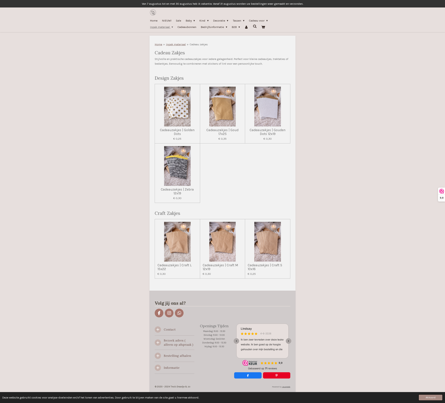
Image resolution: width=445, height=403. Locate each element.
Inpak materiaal (176, 44)
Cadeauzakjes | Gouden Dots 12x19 (268, 132)
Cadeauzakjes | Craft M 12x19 (220, 267)
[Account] (246, 27)
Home (158, 44)
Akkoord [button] (430, 397)
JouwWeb (286, 387)
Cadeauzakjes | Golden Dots (177, 132)
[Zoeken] (255, 26)
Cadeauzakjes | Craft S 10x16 (265, 267)
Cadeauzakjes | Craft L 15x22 (174, 267)
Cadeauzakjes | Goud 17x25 (222, 132)
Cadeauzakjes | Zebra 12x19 (177, 191)
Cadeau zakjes (199, 44)
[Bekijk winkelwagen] (263, 27)
